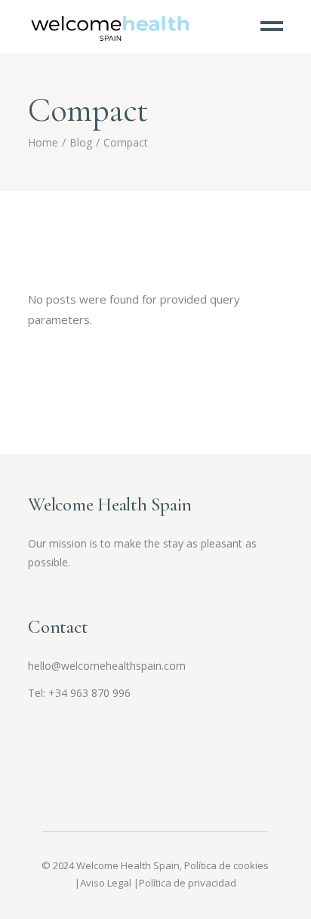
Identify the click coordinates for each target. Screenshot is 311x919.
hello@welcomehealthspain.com (107, 665)
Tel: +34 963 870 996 (79, 693)
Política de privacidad (187, 883)
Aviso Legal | (109, 883)
